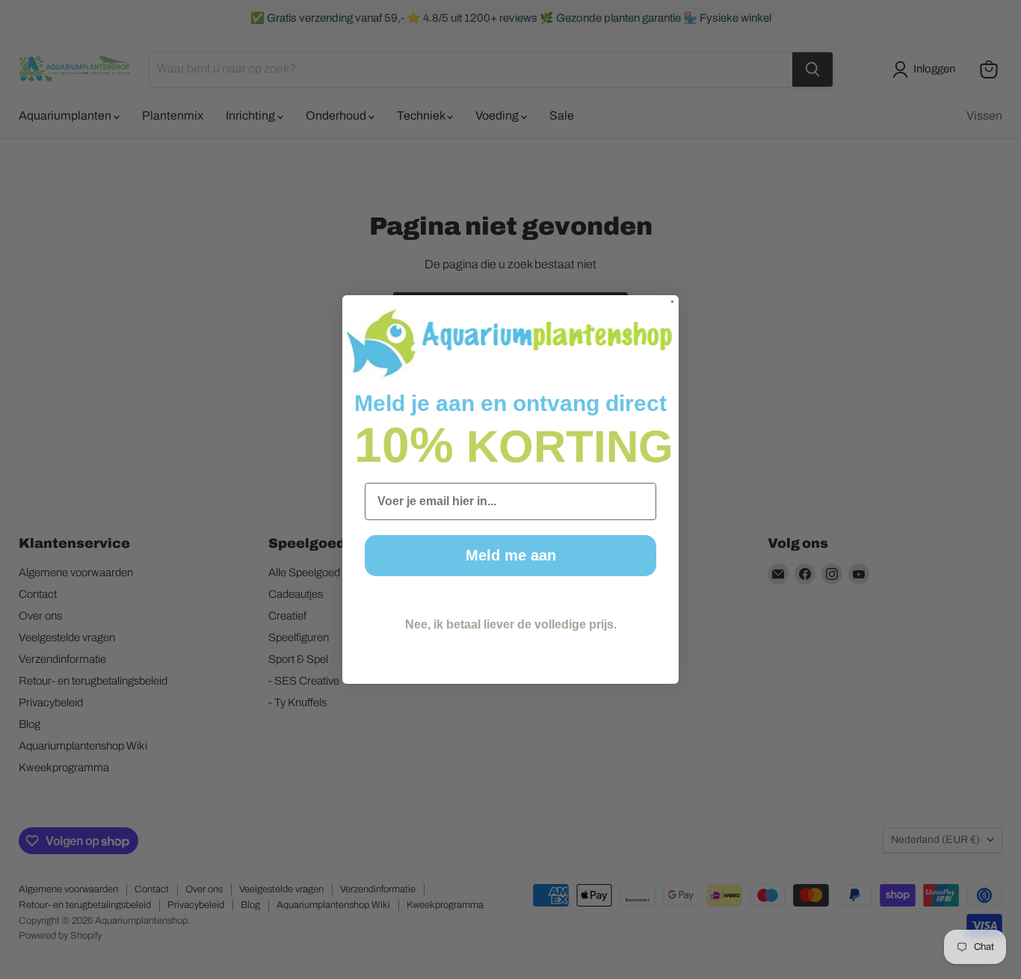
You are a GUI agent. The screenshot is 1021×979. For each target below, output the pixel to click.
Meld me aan (511, 555)
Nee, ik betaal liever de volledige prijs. (511, 624)
